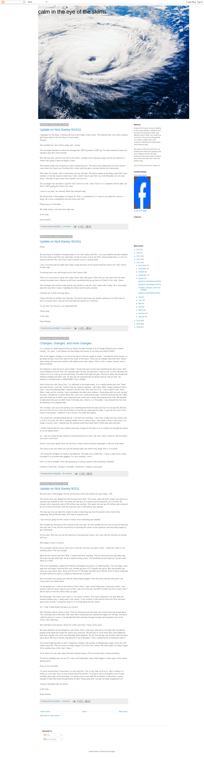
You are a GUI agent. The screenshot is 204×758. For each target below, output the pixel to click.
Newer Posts (45, 712)
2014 (138, 253)
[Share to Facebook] (87, 226)
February (142, 313)
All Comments (51, 739)
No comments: (66, 328)
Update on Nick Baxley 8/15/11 (60, 129)
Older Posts (123, 712)
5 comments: (66, 226)
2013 (138, 256)
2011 (138, 263)
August (141, 278)
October (141, 272)
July (140, 297)
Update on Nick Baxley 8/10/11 (60, 241)
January (141, 317)
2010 (138, 321)
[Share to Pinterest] (90, 226)
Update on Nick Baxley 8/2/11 (59, 488)
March (140, 310)
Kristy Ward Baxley (140, 175)
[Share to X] (84, 226)
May (140, 304)
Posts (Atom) (55, 716)
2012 (138, 259)
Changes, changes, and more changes (65, 343)
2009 (138, 324)
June (140, 300)
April (140, 307)
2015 (138, 250)
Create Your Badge (140, 211)
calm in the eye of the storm (72, 12)
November (142, 269)
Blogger (112, 751)
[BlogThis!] (82, 226)
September (142, 275)
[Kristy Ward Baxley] (142, 208)
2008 (138, 327)
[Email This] (79, 226)
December (142, 265)
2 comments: (66, 701)
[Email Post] (75, 226)
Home (84, 712)
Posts (48, 735)
